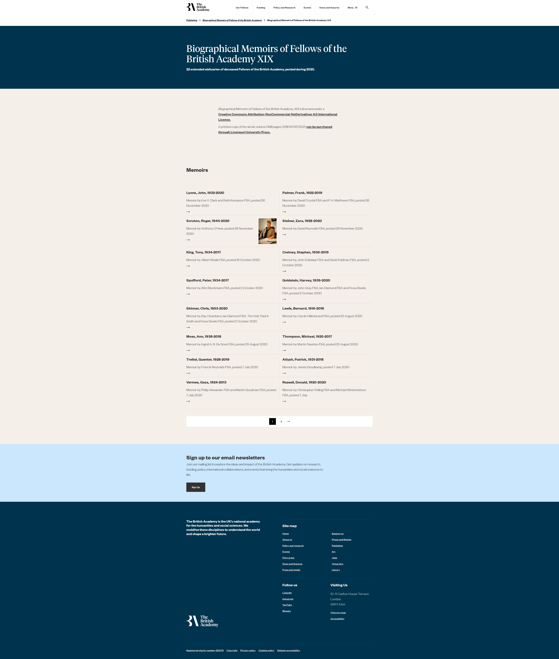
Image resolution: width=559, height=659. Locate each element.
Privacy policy (248, 650)
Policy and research (293, 545)
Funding (261, 7)
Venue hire (337, 563)
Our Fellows (242, 7)
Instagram (287, 598)
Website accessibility (288, 650)
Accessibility (337, 618)
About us (287, 539)
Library (336, 569)
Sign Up (196, 487)
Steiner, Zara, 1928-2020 (302, 220)
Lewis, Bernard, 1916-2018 (303, 308)
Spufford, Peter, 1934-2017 (207, 280)
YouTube (287, 604)
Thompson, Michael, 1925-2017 (307, 336)
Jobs (334, 557)
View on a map (338, 612)
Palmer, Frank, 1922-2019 (302, 192)
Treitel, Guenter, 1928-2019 (207, 359)
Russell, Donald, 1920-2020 (304, 382)
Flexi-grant (288, 557)
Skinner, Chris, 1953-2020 (207, 308)
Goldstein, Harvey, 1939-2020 (306, 280)
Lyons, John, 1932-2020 (205, 192)
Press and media (291, 569)
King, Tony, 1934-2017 (203, 252)
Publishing (191, 20)
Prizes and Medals (341, 539)
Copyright (232, 650)
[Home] (198, 7)
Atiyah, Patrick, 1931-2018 (302, 359)
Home (285, 533)
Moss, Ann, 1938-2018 (203, 336)
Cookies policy (266, 650)
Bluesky (286, 610)
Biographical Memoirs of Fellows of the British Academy (232, 20)
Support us (338, 533)
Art (333, 551)
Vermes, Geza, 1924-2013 (206, 382)
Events (307, 7)
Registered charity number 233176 (205, 650)
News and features (329, 7)
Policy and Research (284, 7)
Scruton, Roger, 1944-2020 (207, 220)
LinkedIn (287, 592)
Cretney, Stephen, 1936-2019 (305, 252)
